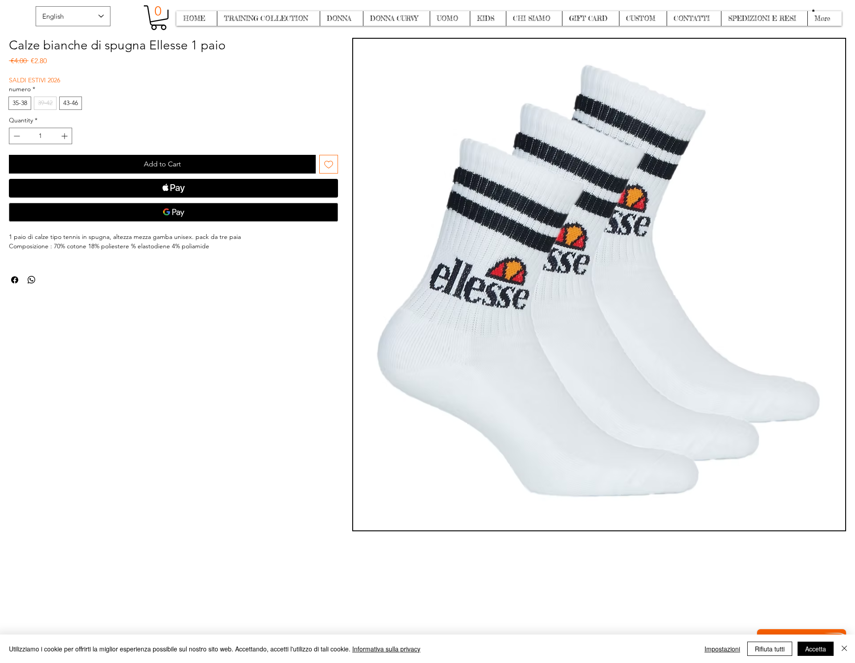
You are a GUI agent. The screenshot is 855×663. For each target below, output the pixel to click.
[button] (813, 10)
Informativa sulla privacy (386, 648)
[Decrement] (15, 136)
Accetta (815, 648)
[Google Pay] (173, 212)
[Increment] (65, 136)
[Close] (844, 649)
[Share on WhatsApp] (31, 280)
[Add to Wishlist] (328, 164)
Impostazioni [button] (722, 648)
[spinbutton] (40, 136)
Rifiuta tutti (770, 648)
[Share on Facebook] (14, 280)
